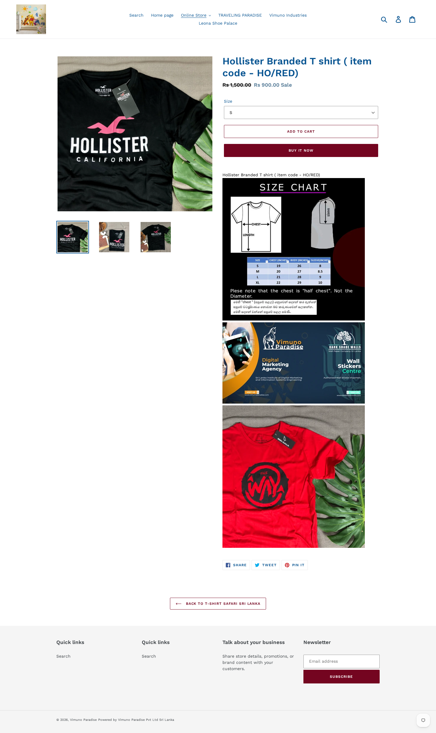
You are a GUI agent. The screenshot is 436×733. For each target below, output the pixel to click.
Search (63, 656)
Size (228, 101)
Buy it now (301, 150)
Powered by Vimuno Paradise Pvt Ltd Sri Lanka (136, 720)
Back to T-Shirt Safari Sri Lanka (222, 604)
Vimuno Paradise (83, 720)
